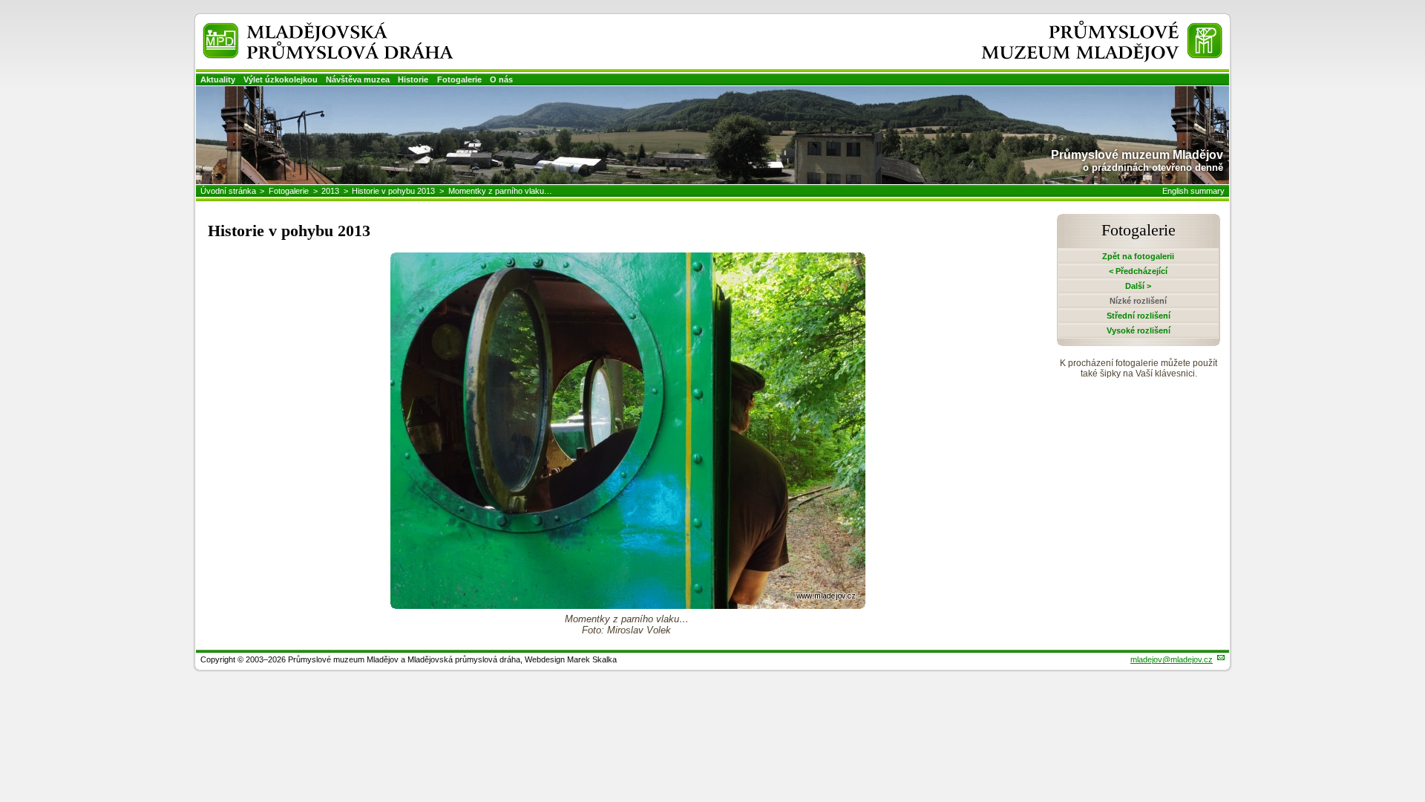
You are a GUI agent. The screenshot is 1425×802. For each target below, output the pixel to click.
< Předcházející (1138, 271)
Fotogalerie (459, 79)
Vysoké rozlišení (1138, 330)
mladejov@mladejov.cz (1171, 659)
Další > (1138, 285)
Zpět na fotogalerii (1138, 256)
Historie (413, 79)
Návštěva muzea (358, 79)
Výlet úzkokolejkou (280, 79)
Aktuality (217, 79)
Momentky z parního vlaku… (500, 190)
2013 (330, 190)
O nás (501, 79)
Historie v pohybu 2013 (393, 190)
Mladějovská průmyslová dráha (309, 28)
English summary (1193, 190)
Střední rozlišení (1138, 315)
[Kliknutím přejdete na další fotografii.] (627, 605)
